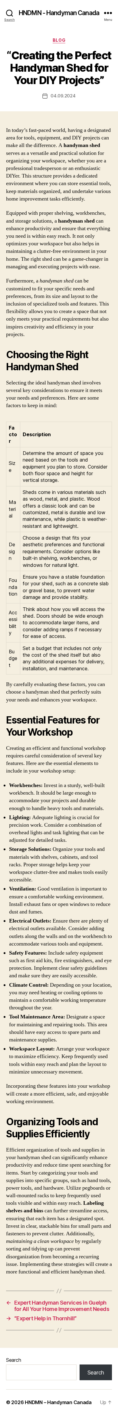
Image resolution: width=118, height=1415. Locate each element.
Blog (59, 40)
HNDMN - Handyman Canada (59, 13)
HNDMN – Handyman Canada (58, 1402)
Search (13, 1360)
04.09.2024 (63, 96)
